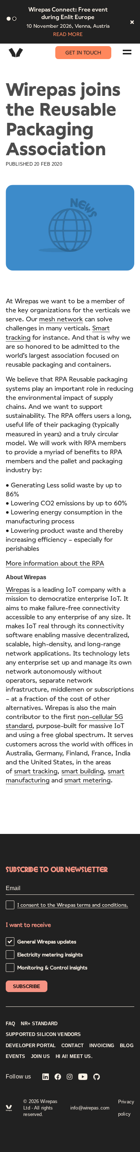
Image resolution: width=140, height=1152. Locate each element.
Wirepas (17, 589)
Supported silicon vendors (43, 1034)
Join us (40, 1056)
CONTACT (72, 1045)
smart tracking (35, 771)
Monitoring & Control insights (52, 967)
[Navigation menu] (127, 52)
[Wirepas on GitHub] (96, 1077)
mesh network (61, 319)
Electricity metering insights (50, 954)
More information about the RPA (55, 563)
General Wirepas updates (46, 941)
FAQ (10, 1023)
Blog (127, 1045)
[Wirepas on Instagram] (70, 1077)
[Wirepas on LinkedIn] (45, 1077)
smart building (82, 771)
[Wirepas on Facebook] (58, 1077)
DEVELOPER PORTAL (31, 1045)
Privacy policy (126, 1108)
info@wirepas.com (89, 1108)
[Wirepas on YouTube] (83, 1077)
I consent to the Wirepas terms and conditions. (72, 905)
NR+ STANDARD (39, 1023)
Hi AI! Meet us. (74, 1056)
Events (15, 1056)
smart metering (87, 780)
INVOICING (101, 1045)
